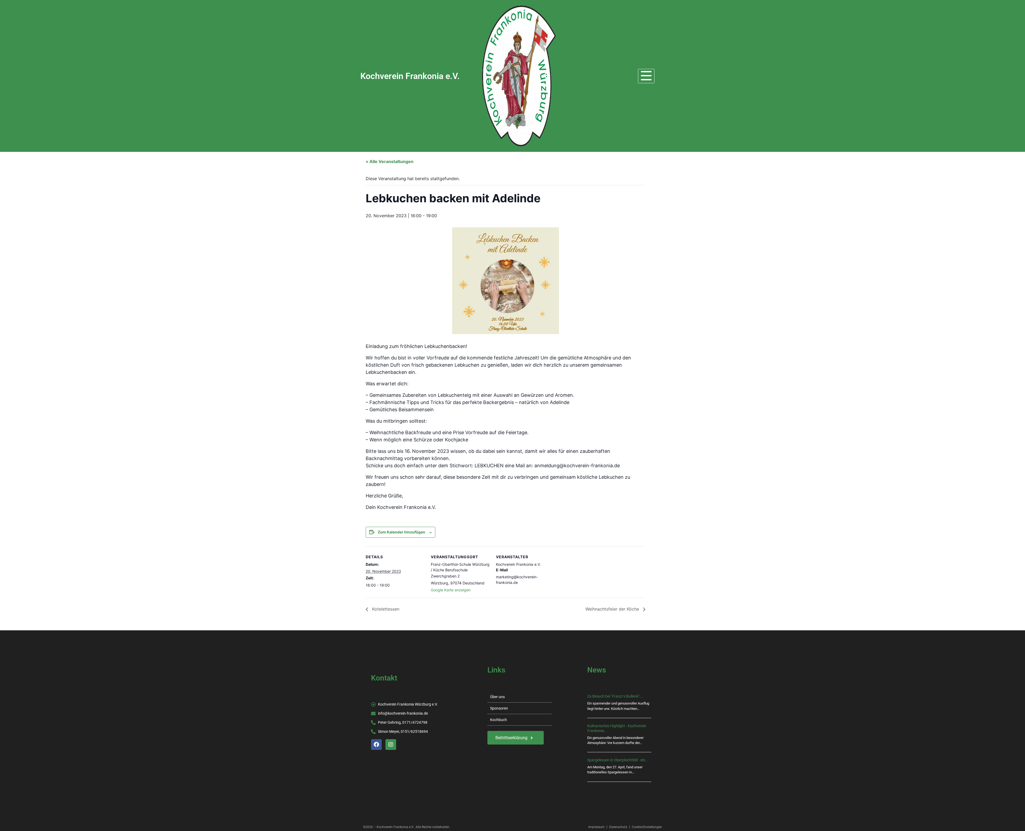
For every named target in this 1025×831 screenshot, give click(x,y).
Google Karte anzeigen (451, 590)
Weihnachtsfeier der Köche (612, 609)
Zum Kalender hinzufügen (401, 532)
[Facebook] (376, 744)
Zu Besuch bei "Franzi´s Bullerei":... (615, 696)
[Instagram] (390, 744)
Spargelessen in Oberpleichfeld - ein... (617, 760)
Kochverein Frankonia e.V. (410, 76)
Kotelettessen (385, 609)
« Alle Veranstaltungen (389, 161)
